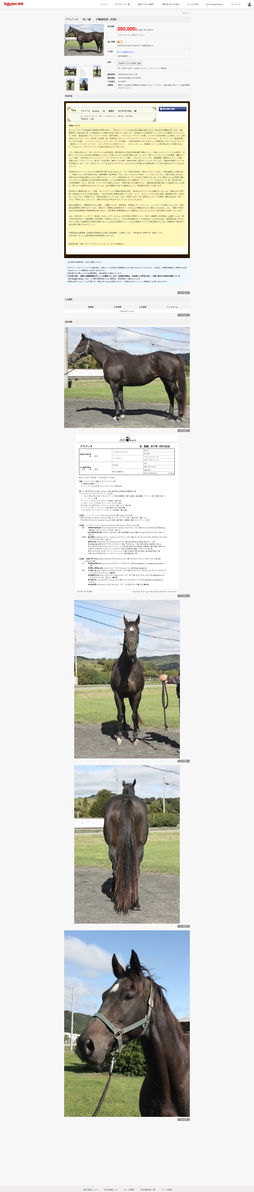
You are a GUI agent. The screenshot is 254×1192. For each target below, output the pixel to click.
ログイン (186, 13)
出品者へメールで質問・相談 (130, 63)
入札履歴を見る (126, 52)
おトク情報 (128, 1189)
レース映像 (167, 1189)
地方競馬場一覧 (147, 1189)
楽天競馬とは (110, 1189)
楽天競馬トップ (90, 1189)
